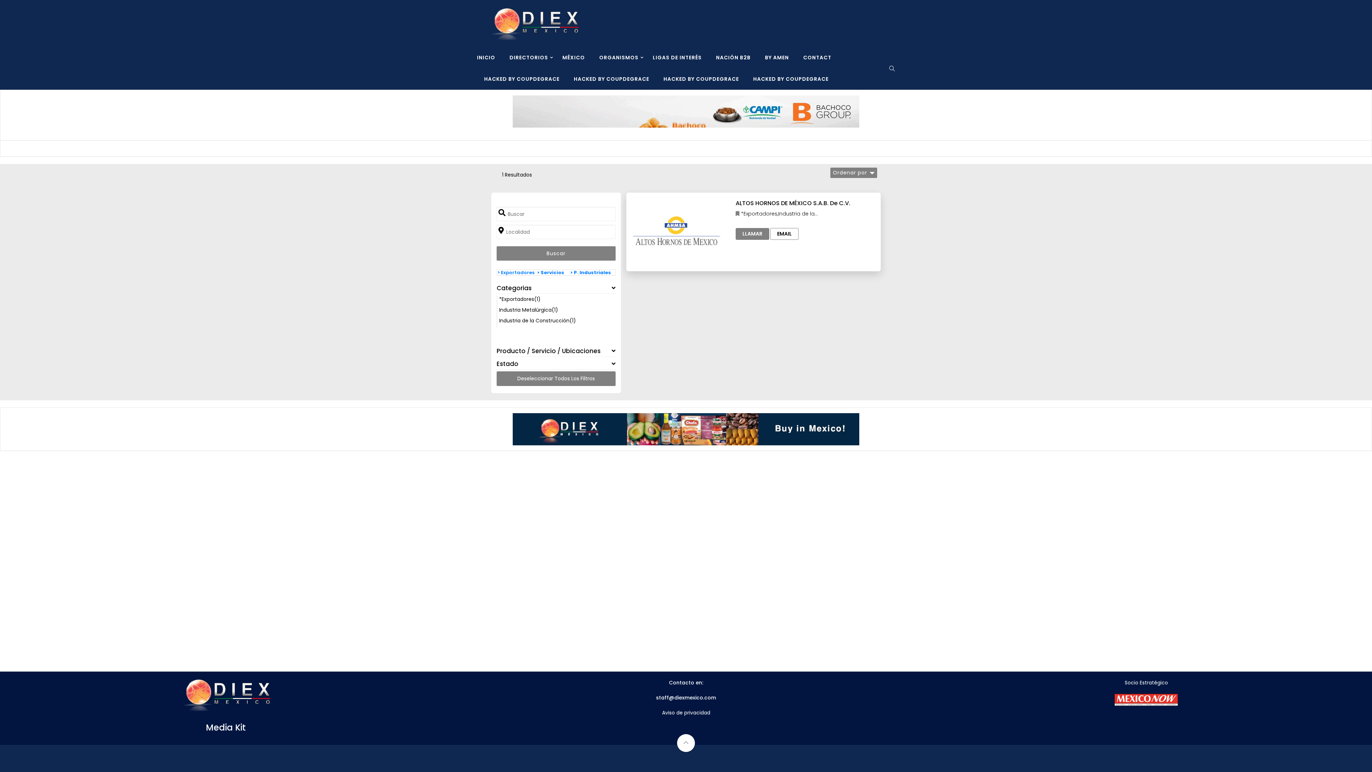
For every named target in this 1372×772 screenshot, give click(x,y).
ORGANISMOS (618, 57)
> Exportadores (516, 272)
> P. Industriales (590, 272)
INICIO (486, 57)
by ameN (777, 57)
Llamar (752, 233)
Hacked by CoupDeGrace (522, 79)
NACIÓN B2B (733, 57)
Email (784, 233)
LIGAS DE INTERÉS (677, 57)
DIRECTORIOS (528, 57)
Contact (817, 57)
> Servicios (550, 272)
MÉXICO (573, 57)
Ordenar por (850, 172)
